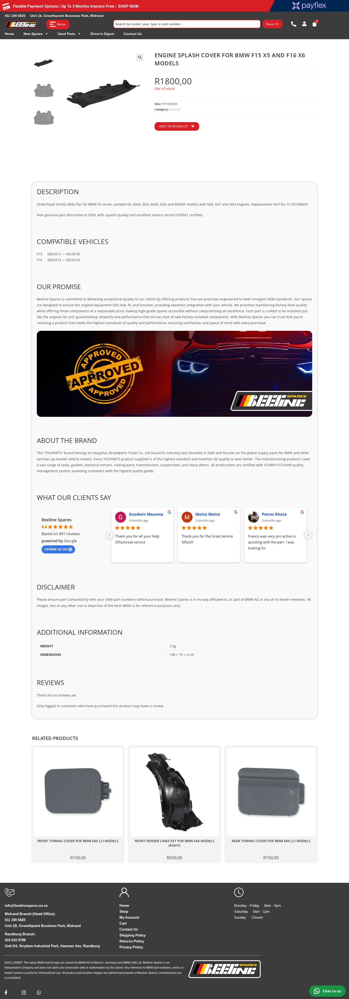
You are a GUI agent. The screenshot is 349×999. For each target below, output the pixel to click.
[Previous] (110, 535)
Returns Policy (131, 941)
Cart (123, 923)
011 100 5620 (15, 16)
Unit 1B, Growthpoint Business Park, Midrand (43, 926)
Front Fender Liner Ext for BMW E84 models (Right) (174, 843)
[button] (140, 57)
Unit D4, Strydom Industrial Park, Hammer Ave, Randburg (52, 946)
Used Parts (66, 34)
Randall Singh (296, 514)
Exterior (175, 109)
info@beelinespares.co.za (26, 905)
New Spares (33, 34)
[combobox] (187, 24)
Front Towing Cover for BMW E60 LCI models (77, 841)
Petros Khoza (228, 514)
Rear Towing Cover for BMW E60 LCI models (271, 841)
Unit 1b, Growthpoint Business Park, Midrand (67, 16)
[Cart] (314, 23)
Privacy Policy (131, 947)
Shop (123, 911)
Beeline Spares (56, 520)
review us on (55, 549)
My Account (129, 917)
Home (9, 34)
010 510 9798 (15, 940)
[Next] (308, 535)
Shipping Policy (132, 935)
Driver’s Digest (102, 34)
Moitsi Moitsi (162, 514)
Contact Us (133, 34)
